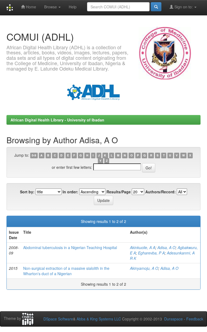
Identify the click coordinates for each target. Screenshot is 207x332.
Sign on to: (183, 6)
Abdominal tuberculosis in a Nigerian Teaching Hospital (70, 247)
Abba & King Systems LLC (99, 318)
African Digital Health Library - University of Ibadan (57, 120)
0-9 (34, 155)
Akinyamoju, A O (144, 268)
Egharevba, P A (151, 253)
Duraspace (173, 318)
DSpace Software (58, 318)
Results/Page (118, 191)
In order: (70, 191)
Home (30, 6)
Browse (51, 6)
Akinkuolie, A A (142, 247)
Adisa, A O (166, 247)
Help (73, 6)
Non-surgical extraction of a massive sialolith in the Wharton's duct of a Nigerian (66, 270)
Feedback (194, 318)
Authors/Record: (160, 191)
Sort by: (27, 191)
